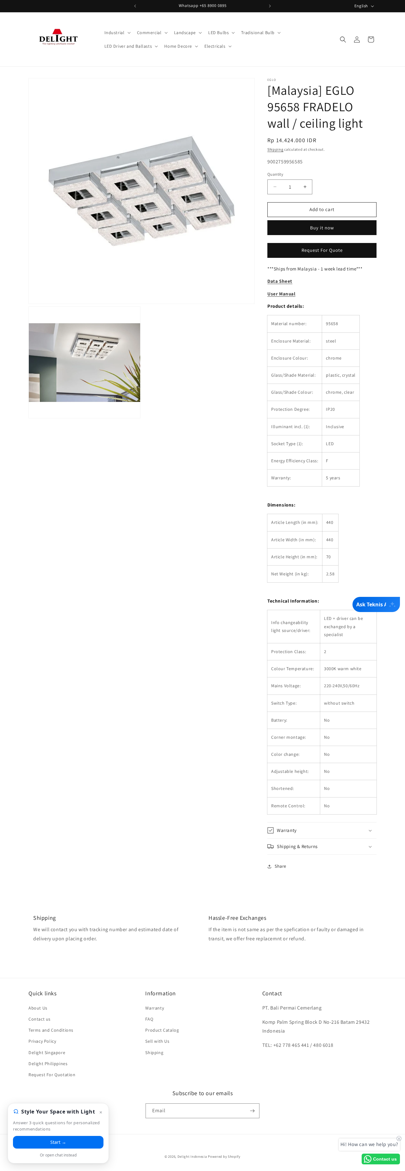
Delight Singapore (46, 1052)
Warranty (154, 1007)
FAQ (149, 1019)
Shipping (275, 149)
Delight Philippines (47, 1063)
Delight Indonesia (192, 1156)
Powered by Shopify (224, 1156)
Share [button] (280, 866)
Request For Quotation (52, 1074)
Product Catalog (162, 1030)
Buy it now (322, 228)
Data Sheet (279, 281)
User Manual (281, 294)
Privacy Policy (42, 1041)
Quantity (275, 174)
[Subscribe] (252, 1110)
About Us (37, 1007)
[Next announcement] (270, 6)
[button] (117, 32)
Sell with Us (157, 1041)
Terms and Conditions (50, 1030)
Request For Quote (322, 250)
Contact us (39, 1019)
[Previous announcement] (135, 6)
